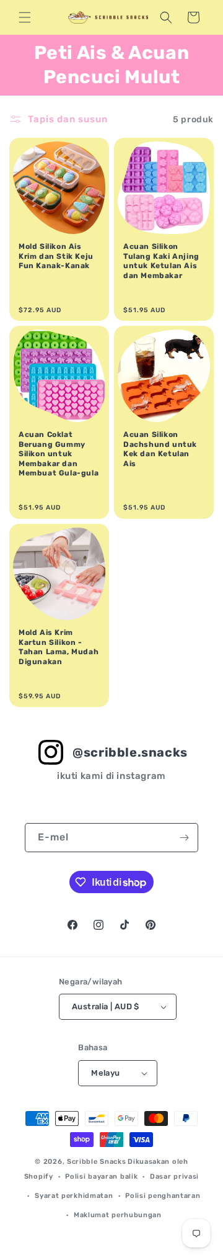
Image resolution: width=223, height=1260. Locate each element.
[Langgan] (184, 837)
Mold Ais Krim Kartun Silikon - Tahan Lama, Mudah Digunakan (58, 647)
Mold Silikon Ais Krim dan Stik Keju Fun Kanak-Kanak (56, 256)
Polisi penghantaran (162, 1196)
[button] (24, 17)
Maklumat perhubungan (118, 1215)
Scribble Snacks (96, 1162)
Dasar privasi (174, 1176)
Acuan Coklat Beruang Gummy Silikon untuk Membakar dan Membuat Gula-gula (58, 453)
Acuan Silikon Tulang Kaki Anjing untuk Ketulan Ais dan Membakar (161, 261)
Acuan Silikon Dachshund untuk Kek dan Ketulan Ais (160, 449)
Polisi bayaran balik (101, 1176)
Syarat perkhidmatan (74, 1196)
